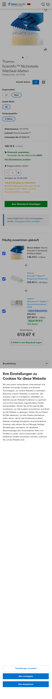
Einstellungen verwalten (26, 668)
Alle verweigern (26, 676)
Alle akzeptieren (25, 684)
